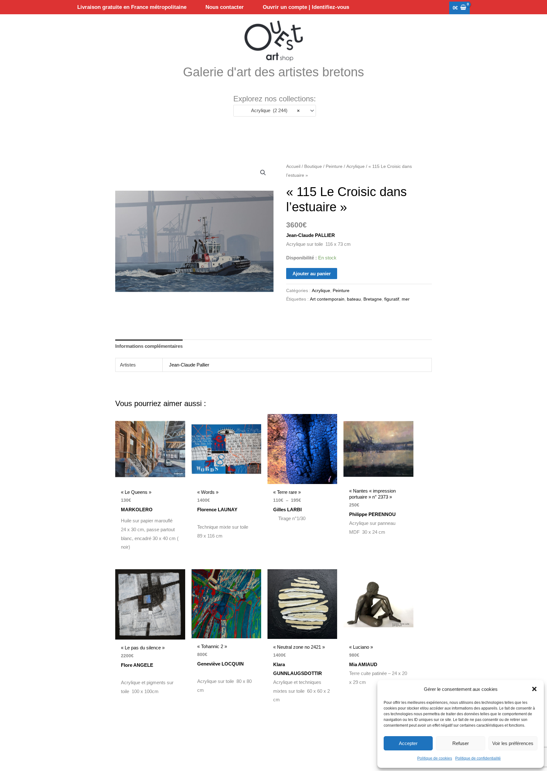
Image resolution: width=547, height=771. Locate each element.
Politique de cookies (434, 758)
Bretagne (372, 299)
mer (406, 299)
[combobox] (274, 111)
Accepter (408, 743)
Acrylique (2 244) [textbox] (273, 110)
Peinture (334, 166)
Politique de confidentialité (478, 758)
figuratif (391, 299)
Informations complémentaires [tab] (149, 346)
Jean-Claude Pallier (189, 364)
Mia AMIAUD (365, 664)
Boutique (313, 166)
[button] (534, 689)
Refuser (460, 743)
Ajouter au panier (311, 273)
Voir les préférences (512, 743)
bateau (354, 299)
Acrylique (355, 166)
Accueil (293, 166)
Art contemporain (327, 299)
